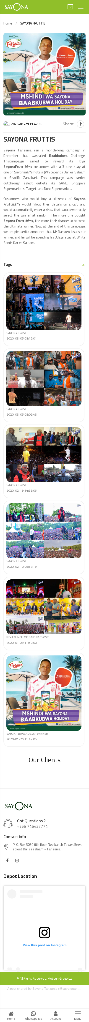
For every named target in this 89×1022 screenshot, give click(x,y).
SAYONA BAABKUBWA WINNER (27, 736)
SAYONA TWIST (21, 335)
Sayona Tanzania (44, 988)
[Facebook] (80, 124)
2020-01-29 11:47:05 (26, 124)
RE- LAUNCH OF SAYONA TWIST (27, 640)
